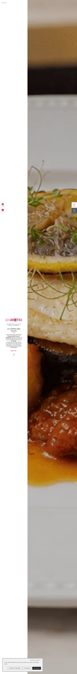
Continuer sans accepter (35, 660)
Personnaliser (27, 668)
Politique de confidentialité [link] (15, 668)
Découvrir (13, 350)
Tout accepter (36, 668)
